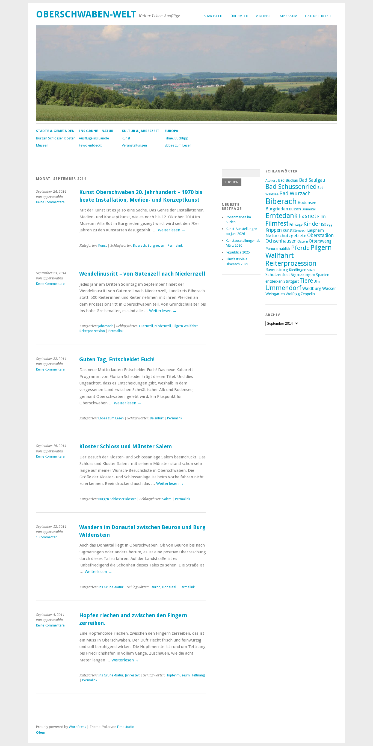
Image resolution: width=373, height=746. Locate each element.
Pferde (300, 247)
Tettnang (198, 675)
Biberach (139, 245)
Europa (171, 131)
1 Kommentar (46, 537)
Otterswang (320, 241)
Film (321, 216)
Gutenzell (146, 326)
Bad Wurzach (295, 193)
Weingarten (275, 294)
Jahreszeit (105, 326)
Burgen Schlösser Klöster (55, 138)
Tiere (306, 280)
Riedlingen (297, 270)
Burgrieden (156, 245)
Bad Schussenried (291, 186)
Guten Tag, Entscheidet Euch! (117, 359)
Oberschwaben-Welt (86, 14)
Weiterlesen (171, 230)
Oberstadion (320, 235)
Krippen (273, 230)
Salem (166, 499)
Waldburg (311, 288)
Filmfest (277, 223)
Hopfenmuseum (178, 675)
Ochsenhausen (281, 241)
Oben (40, 732)
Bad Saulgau (312, 180)
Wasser (329, 288)
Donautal (169, 587)
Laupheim (315, 230)
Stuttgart (291, 281)
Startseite (213, 16)
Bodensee (307, 202)
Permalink (175, 245)
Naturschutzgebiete (285, 235)
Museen (42, 145)
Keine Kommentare (50, 202)
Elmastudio (125, 727)
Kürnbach (299, 230)
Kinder (311, 223)
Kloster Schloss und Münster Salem (125, 446)
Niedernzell (163, 326)
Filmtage (296, 224)
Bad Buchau (288, 180)
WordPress (77, 727)
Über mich (239, 16)
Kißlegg (326, 224)
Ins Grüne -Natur (110, 587)
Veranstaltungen (134, 145)
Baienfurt (157, 418)
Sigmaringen (303, 274)
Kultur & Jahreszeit (140, 131)
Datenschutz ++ (319, 16)
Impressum (288, 16)
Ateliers (271, 180)
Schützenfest (277, 274)
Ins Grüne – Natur (96, 131)
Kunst (126, 138)
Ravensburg (276, 269)
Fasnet (307, 216)
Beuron (155, 587)
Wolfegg (293, 294)
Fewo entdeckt (90, 145)
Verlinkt (263, 16)
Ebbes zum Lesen (178, 145)
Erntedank (281, 215)
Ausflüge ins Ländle (94, 138)
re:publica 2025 (238, 252)
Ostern (302, 241)
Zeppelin (308, 294)
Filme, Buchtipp (176, 138)
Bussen (295, 209)
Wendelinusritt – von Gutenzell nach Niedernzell (142, 274)
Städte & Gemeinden (55, 131)
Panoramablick (277, 248)
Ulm (317, 281)
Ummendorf (283, 288)
